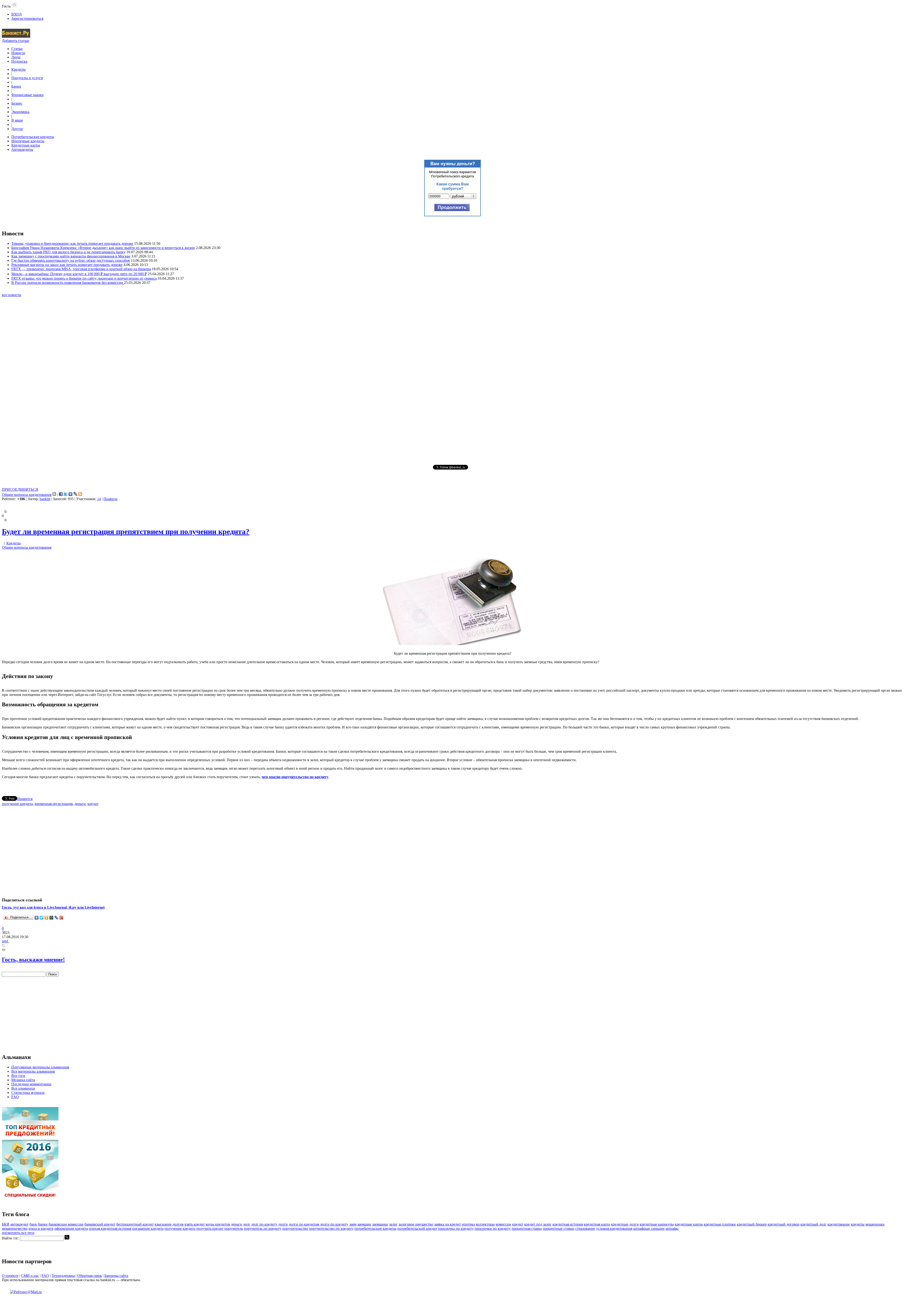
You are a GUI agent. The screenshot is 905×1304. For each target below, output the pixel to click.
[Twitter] (41, 918)
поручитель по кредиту (262, 1228)
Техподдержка (63, 1276)
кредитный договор (783, 1224)
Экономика (20, 112)
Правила (110, 499)
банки (43, 1224)
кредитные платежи (720, 1224)
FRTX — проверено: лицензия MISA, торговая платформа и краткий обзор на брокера (81, 269)
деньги (80, 804)
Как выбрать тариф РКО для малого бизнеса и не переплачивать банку (68, 252)
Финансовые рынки (27, 95)
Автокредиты (22, 149)
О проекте (10, 1276)
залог (393, 1224)
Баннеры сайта (116, 1276)
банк (33, 1224)
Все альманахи (23, 1088)
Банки (16, 86)
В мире (17, 120)
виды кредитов (218, 1224)
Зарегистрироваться (27, 18)
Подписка (19, 61)
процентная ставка (527, 1228)
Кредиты (18, 69)
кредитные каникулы (657, 1224)
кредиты (857, 1224)
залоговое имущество (416, 1224)
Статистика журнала (28, 1093)
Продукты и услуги (27, 78)
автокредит (19, 1224)
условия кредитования (614, 1228)
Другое (17, 129)
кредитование (838, 1224)
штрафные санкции (649, 1228)
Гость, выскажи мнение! (33, 960)
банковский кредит (99, 1224)
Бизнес (16, 103)
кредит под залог (537, 1224)
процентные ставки (558, 1228)
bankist (45, 499)
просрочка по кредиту (456, 1228)
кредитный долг (813, 1224)
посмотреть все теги (18, 1233)
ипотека (468, 1224)
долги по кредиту (334, 1224)
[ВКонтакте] (36, 918)
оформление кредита (71, 1228)
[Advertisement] (452, 380)
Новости (18, 53)
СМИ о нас (30, 1276)
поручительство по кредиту (331, 1228)
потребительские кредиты (375, 1228)
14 (99, 499)
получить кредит (209, 1228)
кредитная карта (597, 1224)
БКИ (5, 1224)
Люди (16, 57)
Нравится (25, 799)
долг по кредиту (264, 1224)
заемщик (364, 1224)
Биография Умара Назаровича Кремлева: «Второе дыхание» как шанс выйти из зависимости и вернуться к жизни (103, 248)
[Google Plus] (61, 918)
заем (352, 1224)
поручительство (295, 1228)
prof (5, 941)
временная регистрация (54, 804)
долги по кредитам (304, 1224)
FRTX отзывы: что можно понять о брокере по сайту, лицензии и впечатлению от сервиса (84, 278)
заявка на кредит (447, 1224)
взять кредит (195, 1224)
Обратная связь (89, 1276)
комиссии (503, 1224)
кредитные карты (689, 1224)
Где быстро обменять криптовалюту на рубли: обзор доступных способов (70, 260)
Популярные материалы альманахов (40, 1067)
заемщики (380, 1224)
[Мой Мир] (51, 918)
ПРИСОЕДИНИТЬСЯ (20, 489)
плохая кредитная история (110, 1228)
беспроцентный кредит (135, 1224)
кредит (93, 804)
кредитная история (567, 1224)
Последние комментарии (31, 1084)
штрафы (672, 1228)
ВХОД (16, 14)
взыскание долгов (169, 1224)
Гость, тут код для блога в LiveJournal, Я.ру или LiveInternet (53, 907)
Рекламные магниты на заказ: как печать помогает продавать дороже (67, 265)
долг (246, 1224)
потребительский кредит (417, 1228)
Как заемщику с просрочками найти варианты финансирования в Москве (70, 256)
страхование (585, 1228)
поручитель (233, 1228)
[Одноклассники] (46, 918)
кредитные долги (625, 1224)
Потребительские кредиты (32, 137)
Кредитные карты (25, 145)
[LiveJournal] (56, 918)
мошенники (874, 1224)
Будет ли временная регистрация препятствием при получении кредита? (125, 531)
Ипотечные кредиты (27, 141)
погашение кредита (148, 1228)
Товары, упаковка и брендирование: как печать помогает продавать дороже (72, 243)
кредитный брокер (752, 1224)
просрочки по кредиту (493, 1228)
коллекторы (485, 1224)
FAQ (15, 1097)
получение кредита (17, 804)
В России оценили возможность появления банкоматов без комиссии (67, 283)
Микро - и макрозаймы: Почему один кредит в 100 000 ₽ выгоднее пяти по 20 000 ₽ (79, 274)
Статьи (17, 49)
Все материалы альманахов (33, 1071)
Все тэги (18, 1076)
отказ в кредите (41, 1228)
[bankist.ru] (16, 36)
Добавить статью (15, 41)
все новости (11, 295)
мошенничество (15, 1228)
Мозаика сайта (23, 1080)
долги (283, 1224)
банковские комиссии (66, 1224)
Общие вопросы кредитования (26, 495)
